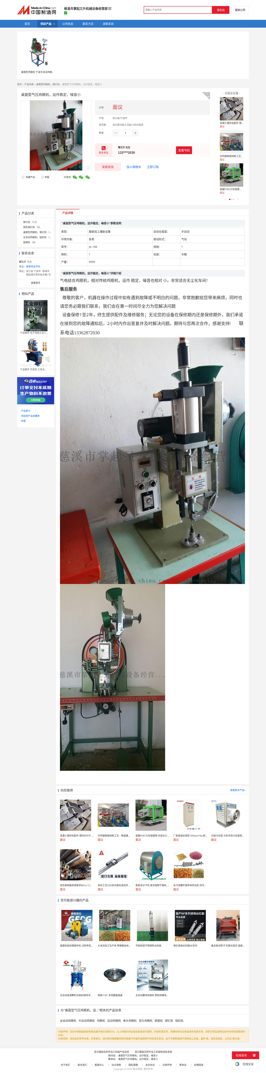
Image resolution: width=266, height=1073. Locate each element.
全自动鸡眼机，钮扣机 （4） (38, 237)
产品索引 (25, 411)
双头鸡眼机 (145, 1020)
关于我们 (65, 1065)
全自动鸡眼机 (68, 1020)
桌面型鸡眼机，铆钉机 (48, 84)
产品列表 (29, 84)
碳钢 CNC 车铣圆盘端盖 (110, 995)
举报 (47, 177)
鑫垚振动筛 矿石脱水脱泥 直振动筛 (229, 945)
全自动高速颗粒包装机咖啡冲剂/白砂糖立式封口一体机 (88, 995)
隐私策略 (133, 1065)
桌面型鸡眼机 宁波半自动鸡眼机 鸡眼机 (41, 72)
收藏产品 (30, 177)
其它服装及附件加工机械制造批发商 (153, 1052)
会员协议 (150, 1065)
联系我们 (82, 1065)
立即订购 (153, 167)
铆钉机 (169, 1020)
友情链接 (198, 1065)
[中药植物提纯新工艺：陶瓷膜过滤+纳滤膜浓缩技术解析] (231, 142)
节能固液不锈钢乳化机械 (148, 945)
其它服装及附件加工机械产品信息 (111, 1052)
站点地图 (116, 1065)
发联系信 (108, 167)
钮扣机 (179, 1020)
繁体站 (182, 1065)
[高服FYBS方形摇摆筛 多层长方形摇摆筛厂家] (231, 175)
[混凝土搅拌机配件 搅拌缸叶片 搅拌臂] (231, 108)
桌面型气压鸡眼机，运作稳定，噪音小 (138, 1055)
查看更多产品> (238, 790)
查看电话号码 (33, 266)
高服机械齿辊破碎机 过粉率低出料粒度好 (81, 945)
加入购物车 (134, 167)
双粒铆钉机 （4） (32, 227)
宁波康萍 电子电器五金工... (34, 333)
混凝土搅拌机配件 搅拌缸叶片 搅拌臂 (239, 123)
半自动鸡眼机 (86, 1020)
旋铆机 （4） (30, 242)
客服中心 (99, 1065)
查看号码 (184, 150)
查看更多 (35, 282)
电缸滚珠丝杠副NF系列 (185, 945)
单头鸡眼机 (130, 1020)
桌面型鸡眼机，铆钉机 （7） (38, 232)
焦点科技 (137, 1069)
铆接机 (159, 1020)
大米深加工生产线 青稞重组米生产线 (117, 945)
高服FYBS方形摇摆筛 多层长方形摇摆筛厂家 (243, 189)
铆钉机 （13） (30, 222)
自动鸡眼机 (114, 1020)
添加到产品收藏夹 (30, 416)
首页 (19, 84)
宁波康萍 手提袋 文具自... (33, 369)
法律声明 (167, 1065)
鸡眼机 (101, 1020)
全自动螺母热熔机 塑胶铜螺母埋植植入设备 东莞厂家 (163, 995)
